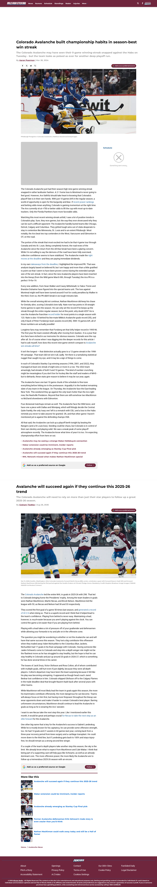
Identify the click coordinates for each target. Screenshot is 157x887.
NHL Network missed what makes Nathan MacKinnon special (53, 457)
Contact (77, 866)
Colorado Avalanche (34, 594)
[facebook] (142, 3)
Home (23, 847)
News (30, 3)
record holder (54, 314)
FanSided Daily (128, 866)
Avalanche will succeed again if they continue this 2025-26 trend (54, 453)
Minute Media (18, 880)
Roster (68, 3)
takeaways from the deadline (44, 264)
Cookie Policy (104, 870)
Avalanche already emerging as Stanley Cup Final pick (49, 449)
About (23, 866)
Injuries (76, 3)
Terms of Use (80, 870)
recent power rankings (83, 202)
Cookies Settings (81, 874)
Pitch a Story (26, 870)
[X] (138, 3)
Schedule (48, 3)
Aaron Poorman (27, 60)
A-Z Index (56, 874)
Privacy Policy (58, 870)
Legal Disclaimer (129, 870)
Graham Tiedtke (27, 505)
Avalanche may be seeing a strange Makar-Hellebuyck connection (55, 441)
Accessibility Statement (31, 874)
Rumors (38, 3)
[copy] (35, 65)
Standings (59, 3)
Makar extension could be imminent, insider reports (48, 445)
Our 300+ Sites (105, 866)
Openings (56, 866)
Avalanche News (35, 847)
